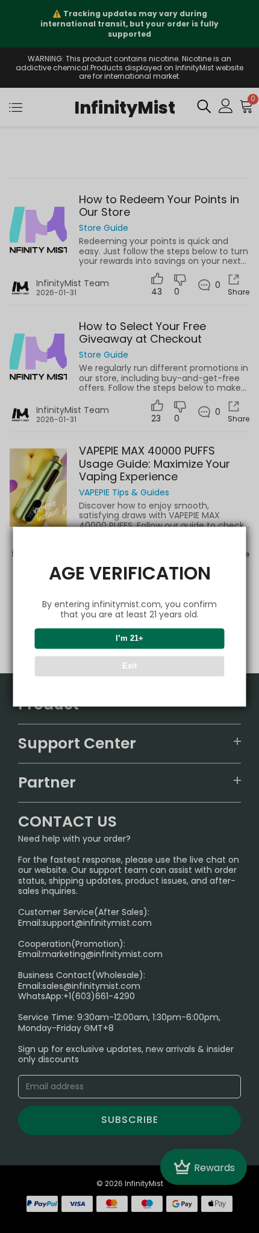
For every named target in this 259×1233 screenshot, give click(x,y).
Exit (129, 665)
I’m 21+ (129, 638)
